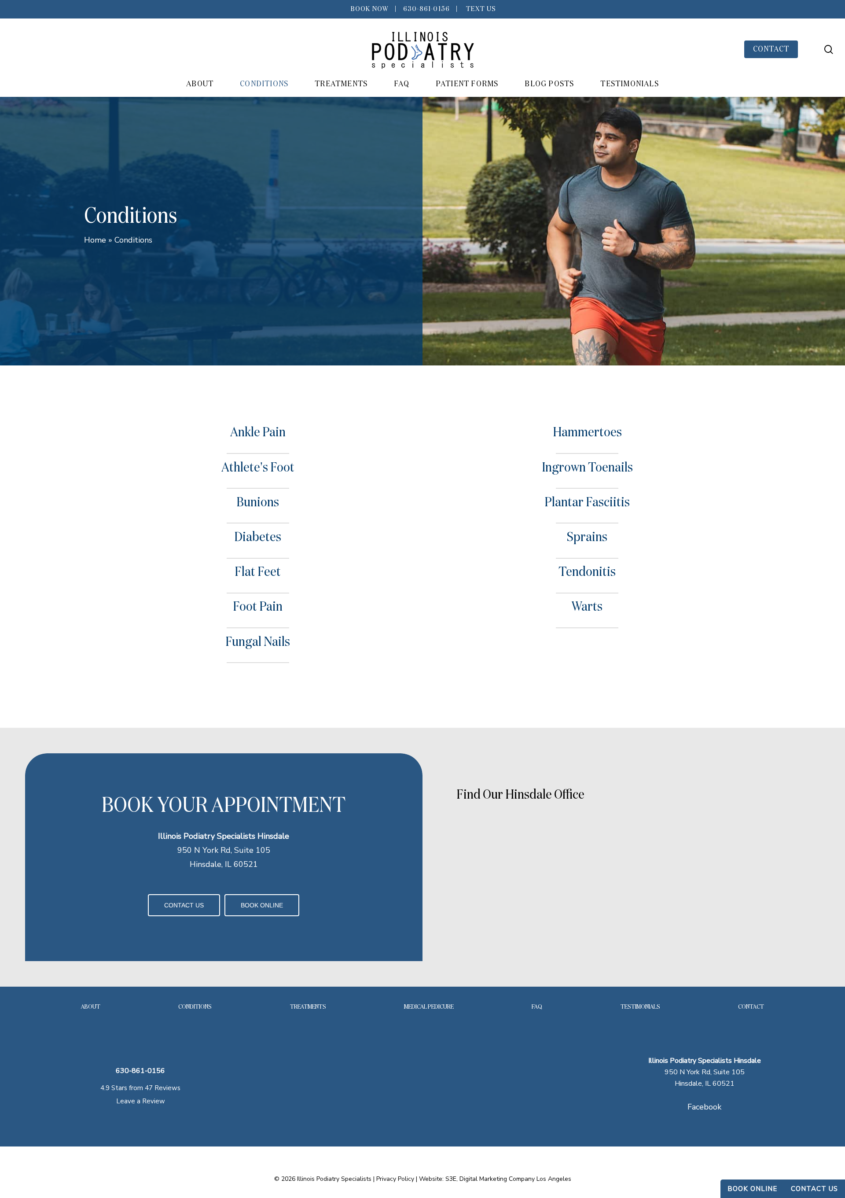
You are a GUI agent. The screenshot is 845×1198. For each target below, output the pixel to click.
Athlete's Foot (257, 468)
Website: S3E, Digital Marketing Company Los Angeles (495, 1179)
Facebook (704, 1107)
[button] (184, 905)
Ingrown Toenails (587, 468)
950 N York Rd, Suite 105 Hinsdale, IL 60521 (704, 1072)
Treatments (308, 1007)
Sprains (587, 537)
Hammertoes (587, 432)
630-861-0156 (426, 9)
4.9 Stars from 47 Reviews (140, 1088)
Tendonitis (587, 572)
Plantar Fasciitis (587, 502)
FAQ (537, 1007)
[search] (828, 49)
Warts (587, 607)
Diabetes (257, 537)
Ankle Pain (258, 432)
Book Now (369, 9)
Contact (751, 1007)
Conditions (195, 1007)
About (90, 1007)
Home (95, 240)
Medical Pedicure (429, 1007)
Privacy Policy (395, 1179)
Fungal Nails (257, 642)
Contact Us (814, 1188)
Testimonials (640, 1007)
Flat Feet (258, 572)
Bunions (257, 502)
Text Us (480, 9)
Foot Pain (258, 607)
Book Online (752, 1188)
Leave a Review (140, 1101)
